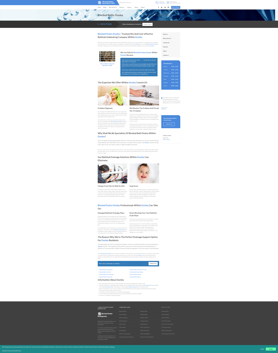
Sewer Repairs (165, 311)
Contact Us (153, 263)
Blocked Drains (123, 311)
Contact (143, 7)
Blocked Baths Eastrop (135, 274)
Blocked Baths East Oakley (136, 272)
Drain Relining (123, 330)
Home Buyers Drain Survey (168, 333)
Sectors (129, 7)
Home (99, 7)
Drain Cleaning (123, 314)
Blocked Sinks (110, 287)
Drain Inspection (147, 285)
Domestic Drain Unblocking (147, 337)
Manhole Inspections (134, 287)
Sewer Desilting (165, 317)
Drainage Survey (144, 321)
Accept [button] (271, 349)
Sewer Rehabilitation (145, 333)
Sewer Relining (165, 314)
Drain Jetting (122, 324)
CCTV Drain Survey (166, 327)
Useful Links (166, 307)
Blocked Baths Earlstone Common (138, 269)
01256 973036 (162, 3)
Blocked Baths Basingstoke (106, 269)
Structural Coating (166, 321)
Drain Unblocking (123, 317)
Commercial (166, 42)
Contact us (166, 55)
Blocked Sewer (144, 324)
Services (121, 7)
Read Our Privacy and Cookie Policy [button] (11, 350)
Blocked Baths (144, 314)
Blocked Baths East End (105, 272)
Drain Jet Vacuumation (125, 333)
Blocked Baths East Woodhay (107, 274)
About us (165, 34)
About (104, 7)
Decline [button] (262, 349)
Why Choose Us (113, 7)
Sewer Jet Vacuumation (167, 324)
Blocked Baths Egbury (135, 277)
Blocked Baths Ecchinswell (106, 277)
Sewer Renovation (145, 330)
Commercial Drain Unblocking (126, 337)
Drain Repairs (123, 327)
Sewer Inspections (145, 327)
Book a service (175, 7)
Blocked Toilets (144, 317)
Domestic (165, 47)
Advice (136, 7)
